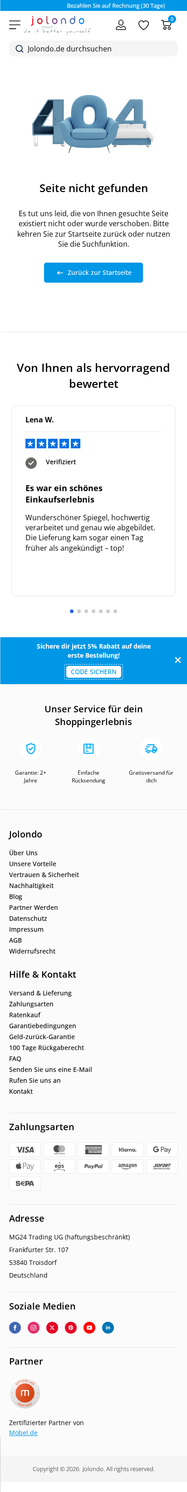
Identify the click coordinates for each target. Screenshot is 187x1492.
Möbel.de (23, 1432)
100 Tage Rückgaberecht (46, 1048)
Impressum (26, 929)
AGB (15, 940)
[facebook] (15, 1328)
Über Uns (23, 853)
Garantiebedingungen (42, 1026)
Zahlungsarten (31, 1004)
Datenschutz (28, 918)
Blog (15, 896)
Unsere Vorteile (32, 864)
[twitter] (52, 1328)
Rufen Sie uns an (35, 1080)
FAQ (15, 1059)
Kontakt (21, 1091)
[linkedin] (108, 1328)
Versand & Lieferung (40, 993)
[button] (72, 611)
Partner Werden (33, 907)
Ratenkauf (24, 1015)
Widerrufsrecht (32, 951)
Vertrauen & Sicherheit (44, 875)
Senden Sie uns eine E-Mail (50, 1069)
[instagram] (33, 1328)
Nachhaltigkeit (31, 886)
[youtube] (89, 1328)
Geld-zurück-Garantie (42, 1037)
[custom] (71, 1328)
